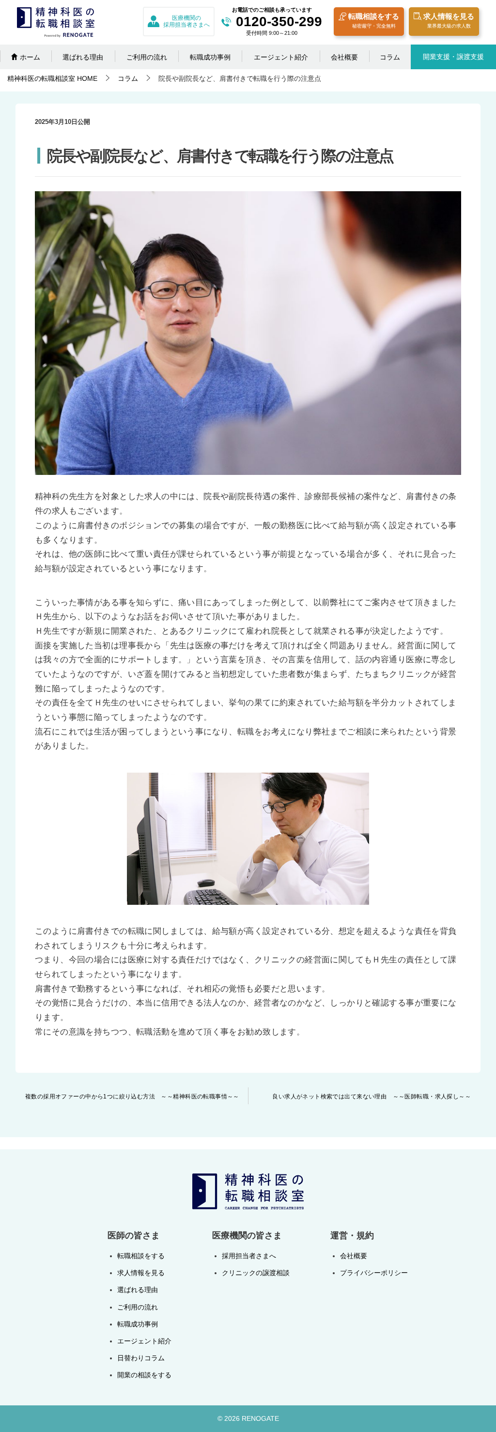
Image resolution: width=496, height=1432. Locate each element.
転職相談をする (373, 20)
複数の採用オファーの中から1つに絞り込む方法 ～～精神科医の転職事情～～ (132, 1096)
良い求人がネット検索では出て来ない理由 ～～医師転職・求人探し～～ (371, 1096)
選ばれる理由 (82, 57)
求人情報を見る (448, 20)
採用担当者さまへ (249, 1256)
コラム (390, 57)
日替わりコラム (141, 1358)
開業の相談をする (144, 1375)
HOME (52, 78)
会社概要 (344, 57)
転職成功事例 (210, 57)
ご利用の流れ (146, 57)
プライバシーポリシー (374, 1273)
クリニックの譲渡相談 (256, 1273)
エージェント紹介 (281, 57)
